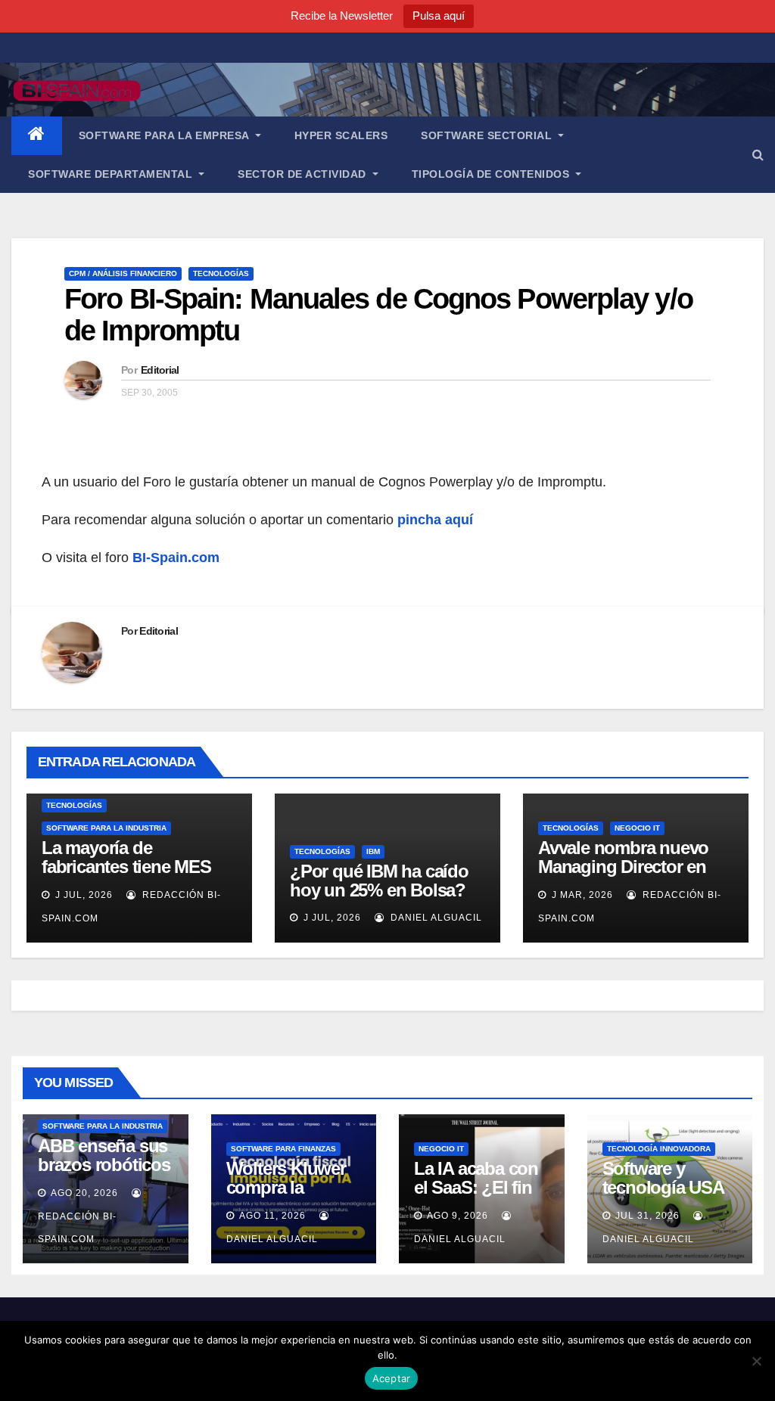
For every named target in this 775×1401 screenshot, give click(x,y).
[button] (758, 154)
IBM (373, 851)
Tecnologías (221, 273)
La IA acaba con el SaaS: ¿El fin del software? (476, 1187)
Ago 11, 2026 (272, 1215)
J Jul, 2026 (82, 895)
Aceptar (391, 1378)
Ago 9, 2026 (457, 1215)
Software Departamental (112, 174)
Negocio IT (637, 828)
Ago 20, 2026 (84, 1193)
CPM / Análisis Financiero (123, 273)
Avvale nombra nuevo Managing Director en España (623, 866)
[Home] (36, 135)
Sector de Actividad (303, 174)
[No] (756, 1360)
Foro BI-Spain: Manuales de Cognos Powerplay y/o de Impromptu (378, 314)
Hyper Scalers (341, 135)
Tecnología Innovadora (659, 1149)
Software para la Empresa (166, 135)
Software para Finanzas (283, 1149)
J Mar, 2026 (581, 895)
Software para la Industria (106, 828)
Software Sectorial (488, 135)
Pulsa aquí (438, 15)
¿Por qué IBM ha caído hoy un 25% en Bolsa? (379, 880)
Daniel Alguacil (435, 917)
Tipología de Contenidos (492, 174)
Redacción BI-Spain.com (77, 1227)
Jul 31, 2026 (647, 1215)
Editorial (160, 370)
